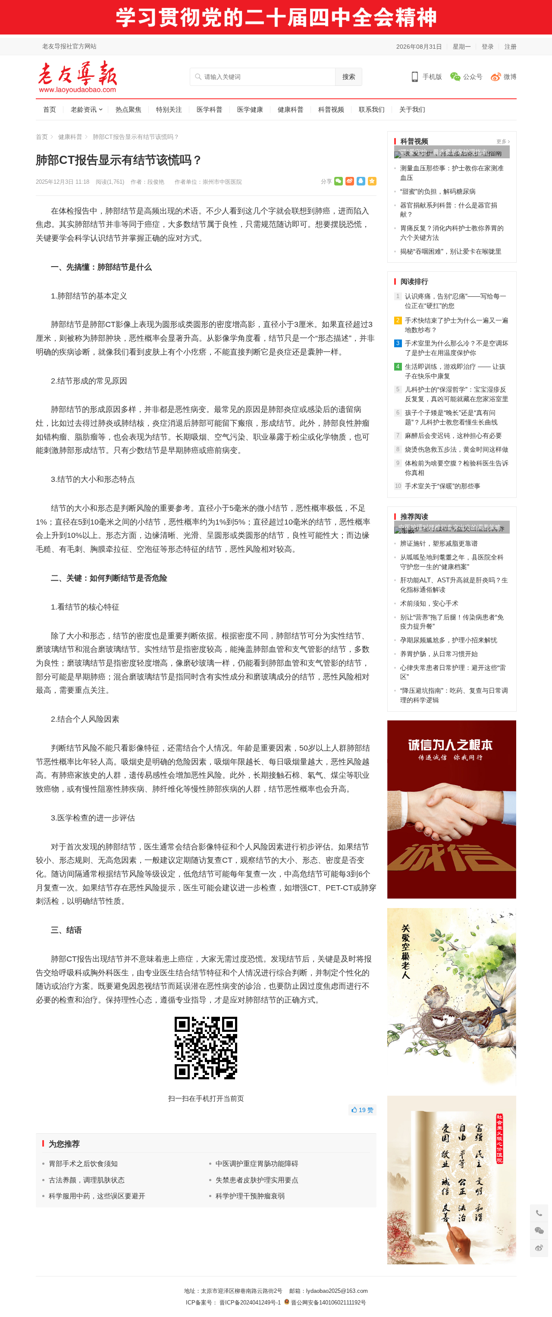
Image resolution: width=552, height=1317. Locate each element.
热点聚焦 (128, 109)
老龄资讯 (84, 109)
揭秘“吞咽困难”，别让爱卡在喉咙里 (451, 251)
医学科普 (210, 109)
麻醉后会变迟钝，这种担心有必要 (453, 435)
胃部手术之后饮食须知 (83, 1163)
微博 (510, 76)
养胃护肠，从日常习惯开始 (439, 653)
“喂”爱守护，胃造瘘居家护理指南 (442, 151)
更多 (502, 141)
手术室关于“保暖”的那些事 (442, 486)
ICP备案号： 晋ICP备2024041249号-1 (235, 1302)
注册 (511, 46)
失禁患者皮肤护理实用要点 (257, 1180)
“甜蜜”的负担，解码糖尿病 (438, 191)
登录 (488, 46)
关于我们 (412, 109)
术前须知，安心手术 (429, 603)
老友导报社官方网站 (69, 46)
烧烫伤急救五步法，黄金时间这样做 (456, 449)
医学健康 (250, 109)
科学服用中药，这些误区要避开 (97, 1196)
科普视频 (331, 109)
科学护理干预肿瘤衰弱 (250, 1196)
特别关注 (169, 109)
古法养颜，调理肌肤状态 (87, 1180)
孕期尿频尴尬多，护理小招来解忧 (448, 640)
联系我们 (372, 109)
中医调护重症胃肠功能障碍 (257, 1163)
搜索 (348, 76)
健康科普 (291, 109)
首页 (49, 109)
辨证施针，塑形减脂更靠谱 (439, 543)
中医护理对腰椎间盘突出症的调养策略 (449, 527)
